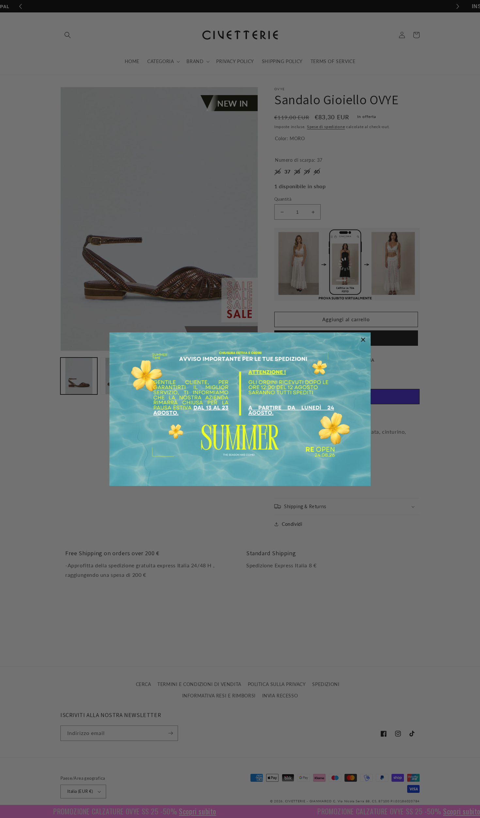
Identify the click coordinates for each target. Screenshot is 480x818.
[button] (363, 339)
